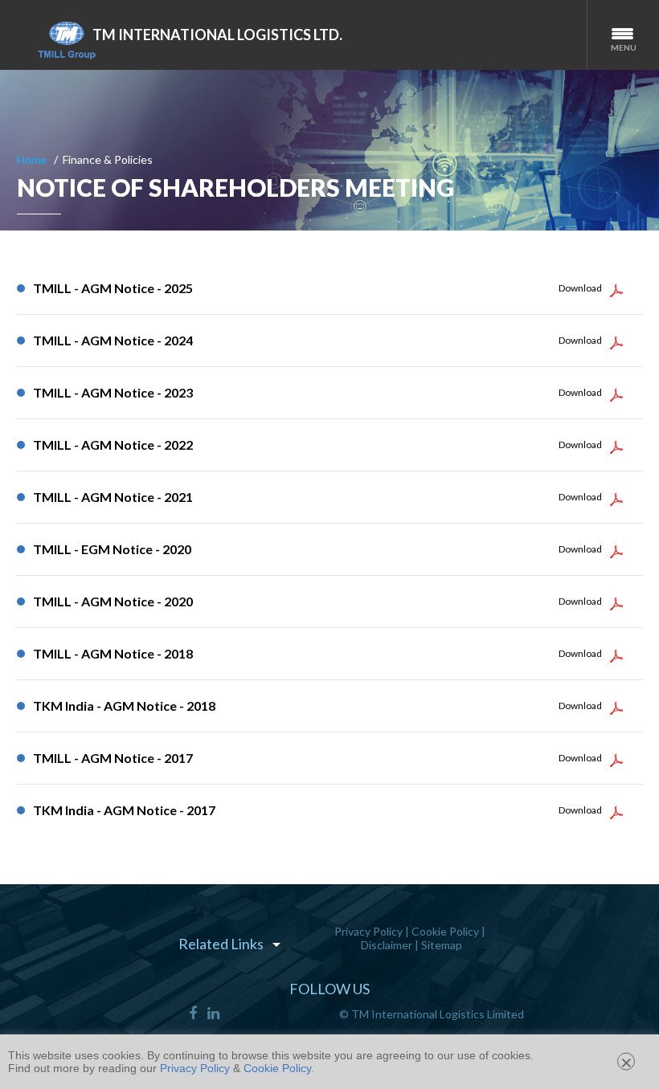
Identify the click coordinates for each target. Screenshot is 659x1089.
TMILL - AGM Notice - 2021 (113, 496)
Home (32, 159)
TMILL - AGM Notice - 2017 (113, 757)
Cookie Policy (445, 931)
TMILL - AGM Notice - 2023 (113, 392)
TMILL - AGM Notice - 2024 (113, 340)
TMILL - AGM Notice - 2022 (113, 444)
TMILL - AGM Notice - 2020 (113, 601)
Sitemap (441, 945)
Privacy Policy (368, 931)
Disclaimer (386, 945)
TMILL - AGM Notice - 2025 (113, 288)
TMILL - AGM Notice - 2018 (113, 653)
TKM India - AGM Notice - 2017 (124, 810)
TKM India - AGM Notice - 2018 (124, 705)
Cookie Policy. (279, 1068)
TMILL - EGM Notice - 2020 (112, 549)
